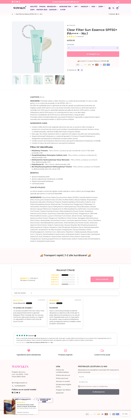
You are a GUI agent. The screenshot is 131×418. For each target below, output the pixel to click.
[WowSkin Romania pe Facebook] (12, 2)
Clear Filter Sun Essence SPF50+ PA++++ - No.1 (29, 14)
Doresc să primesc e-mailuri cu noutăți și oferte (94, 386)
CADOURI (53, 10)
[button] (72, 36)
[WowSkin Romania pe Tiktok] (19, 2)
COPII (32, 10)
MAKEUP (85, 6)
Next (61, 47)
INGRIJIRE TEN (66, 6)
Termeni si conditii (63, 381)
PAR (94, 6)
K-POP (63, 10)
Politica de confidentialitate (62, 371)
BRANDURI (52, 6)
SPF (76, 6)
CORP (101, 6)
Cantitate (70, 44)
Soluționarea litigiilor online (63, 386)
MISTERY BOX (41, 10)
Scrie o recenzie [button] (102, 279)
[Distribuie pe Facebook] (116, 14)
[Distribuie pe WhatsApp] (118, 14)
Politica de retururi (63, 375)
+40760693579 (18, 386)
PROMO (42, 6)
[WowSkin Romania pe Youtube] (17, 2)
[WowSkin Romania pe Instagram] (15, 2)
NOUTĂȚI (33, 6)
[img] (18, 300)
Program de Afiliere (63, 390)
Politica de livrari (62, 378)
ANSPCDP (60, 393)
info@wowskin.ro (19, 383)
